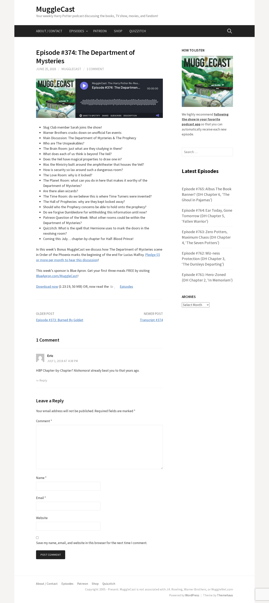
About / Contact (49, 31)
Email (41, 498)
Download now (47, 286)
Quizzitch (137, 31)
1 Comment (95, 69)
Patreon (100, 31)
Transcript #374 (151, 320)
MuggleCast (55, 9)
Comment (44, 421)
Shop (118, 31)
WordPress (192, 595)
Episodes (76, 31)
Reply (43, 380)
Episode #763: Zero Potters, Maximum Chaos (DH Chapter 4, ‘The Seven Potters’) (206, 237)
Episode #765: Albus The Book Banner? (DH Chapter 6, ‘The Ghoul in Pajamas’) (206, 194)
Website (42, 518)
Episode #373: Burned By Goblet (59, 320)
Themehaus (225, 595)
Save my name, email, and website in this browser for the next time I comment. (91, 543)
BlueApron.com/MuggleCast (56, 276)
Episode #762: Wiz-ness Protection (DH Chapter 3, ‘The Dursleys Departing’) (203, 259)
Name (41, 478)
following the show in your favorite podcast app (205, 119)
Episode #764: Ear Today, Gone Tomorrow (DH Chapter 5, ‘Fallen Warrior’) (207, 216)
